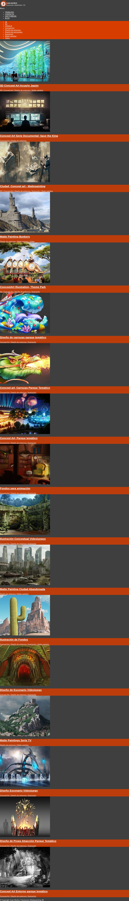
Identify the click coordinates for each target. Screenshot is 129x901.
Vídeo (7, 38)
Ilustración (9, 34)
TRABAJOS (9, 12)
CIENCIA (8, 26)
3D (6, 24)
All (6, 22)
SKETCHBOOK (11, 16)
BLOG (7, 18)
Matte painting (10, 36)
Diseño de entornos (13, 30)
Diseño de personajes (13, 32)
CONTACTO (9, 14)
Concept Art (9, 28)
